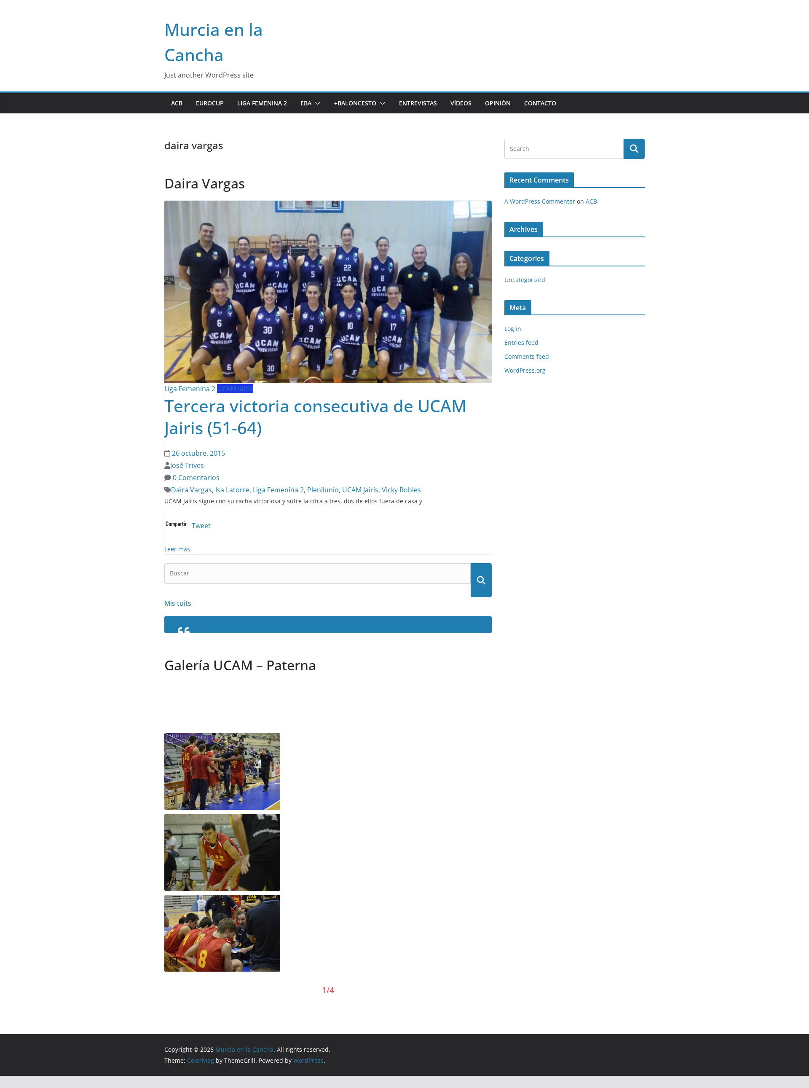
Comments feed (526, 356)
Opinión (498, 103)
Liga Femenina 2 (262, 103)
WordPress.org (525, 370)
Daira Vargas (191, 489)
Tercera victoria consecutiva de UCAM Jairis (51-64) (315, 416)
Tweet (201, 525)
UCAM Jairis (235, 388)
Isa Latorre (232, 489)
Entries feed (521, 342)
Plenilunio (323, 489)
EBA (305, 103)
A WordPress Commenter (539, 201)
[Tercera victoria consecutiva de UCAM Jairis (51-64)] (328, 206)
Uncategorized (524, 280)
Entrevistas (418, 103)
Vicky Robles (401, 489)
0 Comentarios (195, 477)
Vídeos (460, 103)
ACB (176, 103)
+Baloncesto (355, 103)
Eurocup (210, 103)
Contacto (540, 103)
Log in (512, 329)
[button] (316, 103)
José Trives (187, 465)
